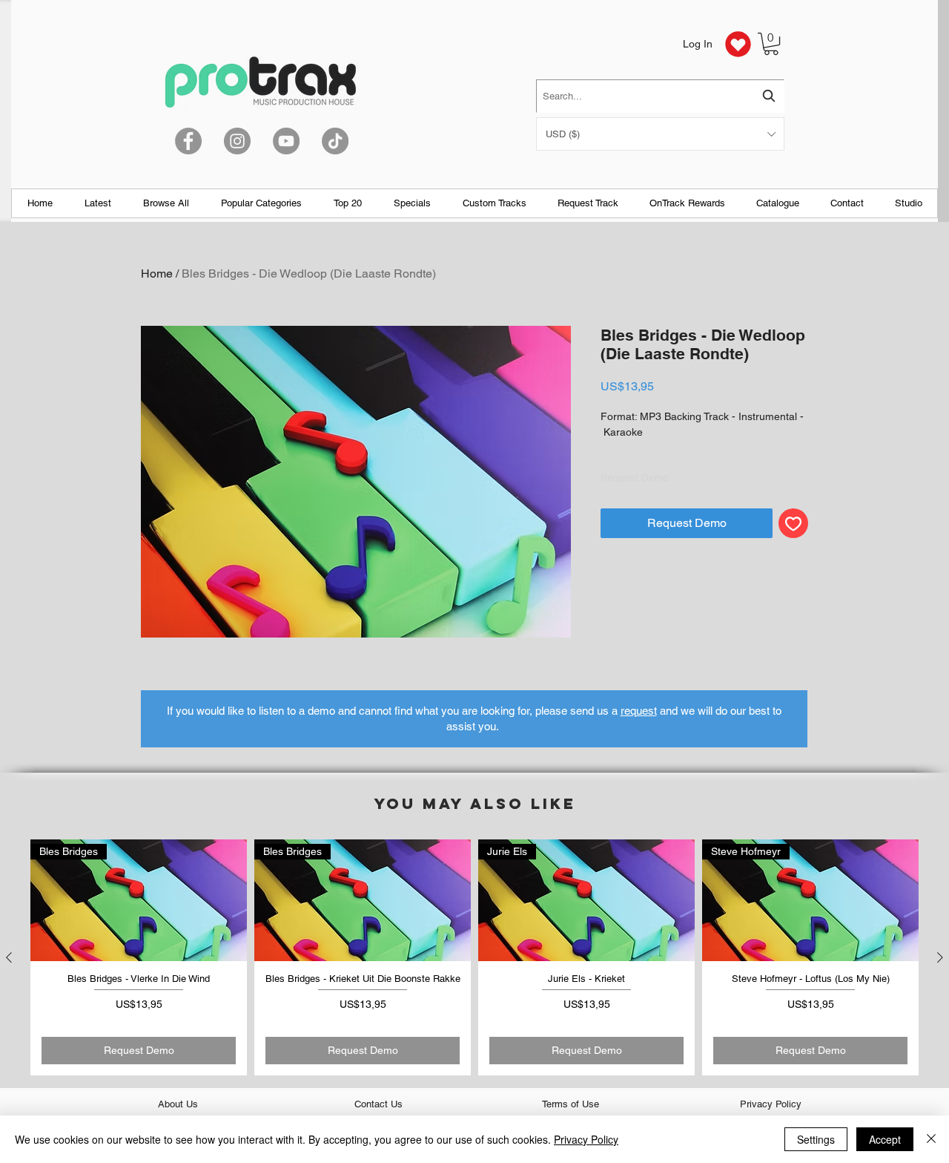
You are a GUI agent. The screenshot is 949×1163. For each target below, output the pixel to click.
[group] (474, 957)
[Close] (931, 1139)
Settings (816, 1139)
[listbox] (660, 134)
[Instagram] (237, 141)
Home (157, 273)
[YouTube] (286, 141)
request (639, 710)
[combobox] (660, 96)
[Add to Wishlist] (793, 523)
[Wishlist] (738, 44)
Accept (885, 1139)
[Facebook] (188, 141)
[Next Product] (940, 957)
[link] (771, 44)
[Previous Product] (9, 957)
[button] (660, 134)
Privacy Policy (586, 1139)
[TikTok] (335, 141)
